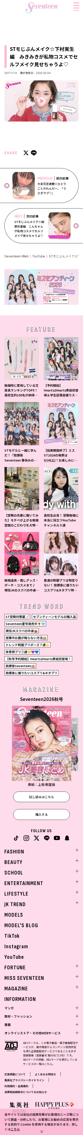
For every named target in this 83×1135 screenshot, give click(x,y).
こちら (15, 1129)
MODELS (13, 915)
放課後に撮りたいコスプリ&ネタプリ (31, 673)
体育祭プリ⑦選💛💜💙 (22, 652)
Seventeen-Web (16, 256)
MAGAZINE (16, 988)
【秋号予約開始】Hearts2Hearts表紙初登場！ (38, 659)
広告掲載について (15, 1074)
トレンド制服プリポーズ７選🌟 (27, 645)
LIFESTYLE (16, 894)
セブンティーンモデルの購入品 (54, 616)
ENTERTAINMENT (23, 883)
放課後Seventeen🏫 (20, 666)
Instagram (16, 946)
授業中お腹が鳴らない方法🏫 (26, 638)
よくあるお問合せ (45, 1074)
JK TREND (15, 904)
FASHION (14, 851)
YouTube (38, 256)
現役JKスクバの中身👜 (22, 631)
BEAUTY (13, 862)
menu (76, 10)
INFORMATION (20, 999)
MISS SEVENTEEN (24, 978)
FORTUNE (15, 967)
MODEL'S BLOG (21, 925)
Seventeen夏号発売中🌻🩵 (25, 623)
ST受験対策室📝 (17, 616)
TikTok (12, 936)
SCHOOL (13, 872)
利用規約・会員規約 (16, 1086)
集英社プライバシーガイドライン (24, 1080)
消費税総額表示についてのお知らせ (25, 1092)
